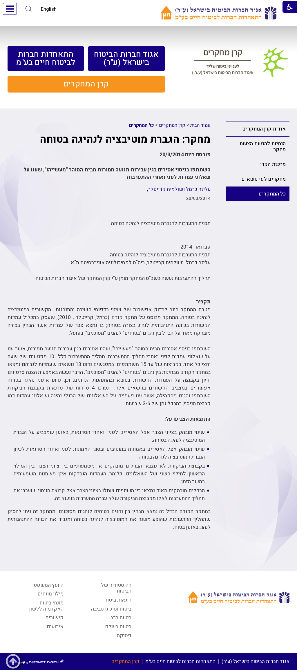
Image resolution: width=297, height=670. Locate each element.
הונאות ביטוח (117, 600)
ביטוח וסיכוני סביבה (111, 609)
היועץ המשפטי (48, 585)
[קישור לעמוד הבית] (218, 13)
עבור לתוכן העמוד (148, 6)
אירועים (55, 627)
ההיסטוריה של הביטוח (116, 588)
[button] (28, 9)
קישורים (54, 618)
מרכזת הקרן (273, 164)
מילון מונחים (50, 594)
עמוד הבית (200, 125)
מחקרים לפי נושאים (263, 179)
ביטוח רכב (121, 618)
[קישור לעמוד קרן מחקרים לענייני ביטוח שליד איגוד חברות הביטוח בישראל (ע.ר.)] (240, 65)
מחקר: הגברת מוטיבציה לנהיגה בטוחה (125, 139)
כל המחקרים (272, 194)
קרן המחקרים (172, 125)
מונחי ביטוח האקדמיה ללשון (46, 606)
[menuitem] (126, 58)
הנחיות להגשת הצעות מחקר (262, 146)
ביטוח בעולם (118, 627)
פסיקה (124, 636)
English (49, 9)
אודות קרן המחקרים (264, 129)
